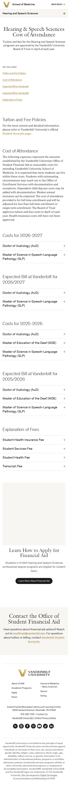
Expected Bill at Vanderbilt (16, 86)
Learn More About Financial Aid (34, 581)
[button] (58, 4)
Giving (43, 696)
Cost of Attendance (12, 80)
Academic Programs (22, 688)
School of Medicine (23, 4)
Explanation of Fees (12, 100)
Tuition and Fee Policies (14, 73)
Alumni (43, 691)
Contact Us (42, 714)
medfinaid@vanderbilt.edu (29, 633)
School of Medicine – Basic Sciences (49, 685)
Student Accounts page (17, 133)
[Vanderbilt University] (7, 5)
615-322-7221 (28, 714)
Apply (14, 693)
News (14, 697)
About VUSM (18, 684)
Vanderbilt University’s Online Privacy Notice (34, 718)
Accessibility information (16, 769)
